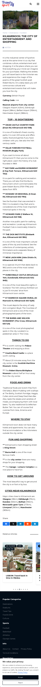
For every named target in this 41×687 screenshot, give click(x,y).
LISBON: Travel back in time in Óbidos (16, 577)
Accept (20, 677)
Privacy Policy (22, 672)
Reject (20, 683)
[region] (20, 672)
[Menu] (38, 3)
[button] (30, 4)
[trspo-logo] (8, 4)
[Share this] (6, 524)
